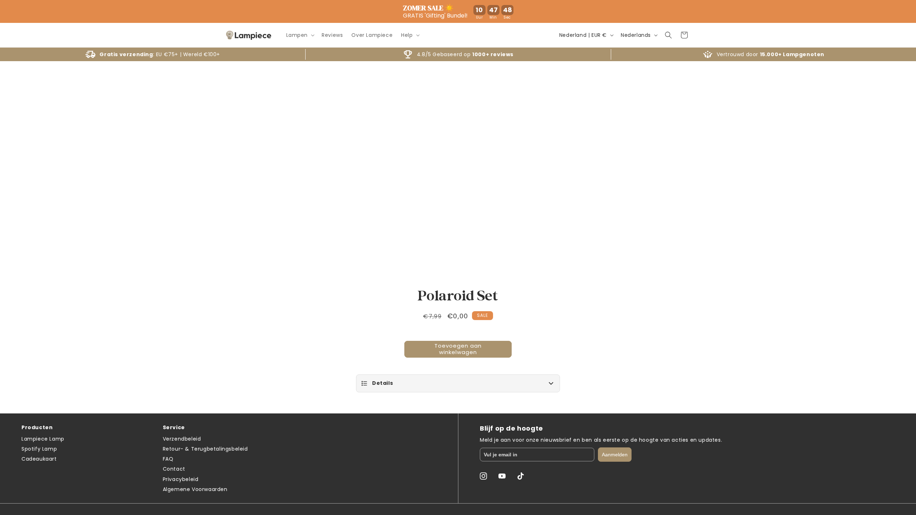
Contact (174, 468)
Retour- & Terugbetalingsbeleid (205, 448)
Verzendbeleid (182, 438)
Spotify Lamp (39, 448)
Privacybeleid (181, 479)
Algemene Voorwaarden (195, 489)
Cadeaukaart (39, 458)
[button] (300, 35)
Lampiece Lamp (42, 438)
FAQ (168, 458)
